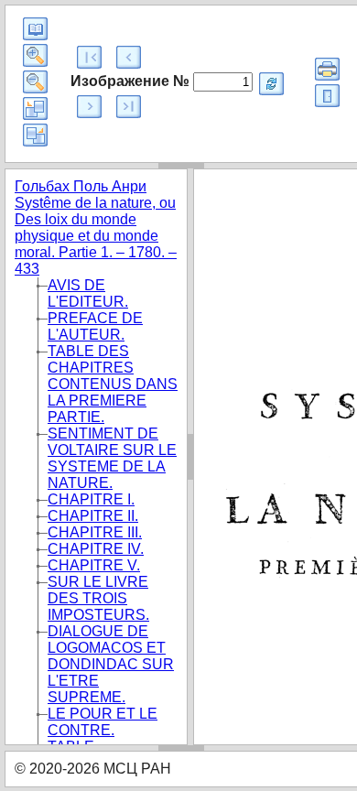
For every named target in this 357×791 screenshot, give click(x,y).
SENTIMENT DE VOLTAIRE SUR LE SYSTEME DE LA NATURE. (112, 458)
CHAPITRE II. (93, 516)
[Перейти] (271, 83)
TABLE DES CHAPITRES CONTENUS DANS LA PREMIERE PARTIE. (113, 384)
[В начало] (89, 57)
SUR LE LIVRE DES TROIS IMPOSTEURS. (98, 598)
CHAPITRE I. (91, 499)
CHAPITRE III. (95, 532)
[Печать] (327, 69)
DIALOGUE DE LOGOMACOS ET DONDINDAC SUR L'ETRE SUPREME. (111, 664)
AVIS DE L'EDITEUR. (88, 293)
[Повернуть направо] (35, 135)
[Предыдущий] (128, 57)
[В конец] (128, 106)
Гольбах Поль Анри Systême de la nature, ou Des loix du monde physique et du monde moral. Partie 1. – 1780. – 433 (96, 227)
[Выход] (327, 95)
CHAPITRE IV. (96, 549)
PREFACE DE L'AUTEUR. (95, 326)
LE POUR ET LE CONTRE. (102, 722)
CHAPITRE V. (94, 565)
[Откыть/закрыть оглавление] (35, 28)
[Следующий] (89, 106)
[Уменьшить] (35, 81)
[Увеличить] (35, 55)
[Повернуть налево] (35, 108)
